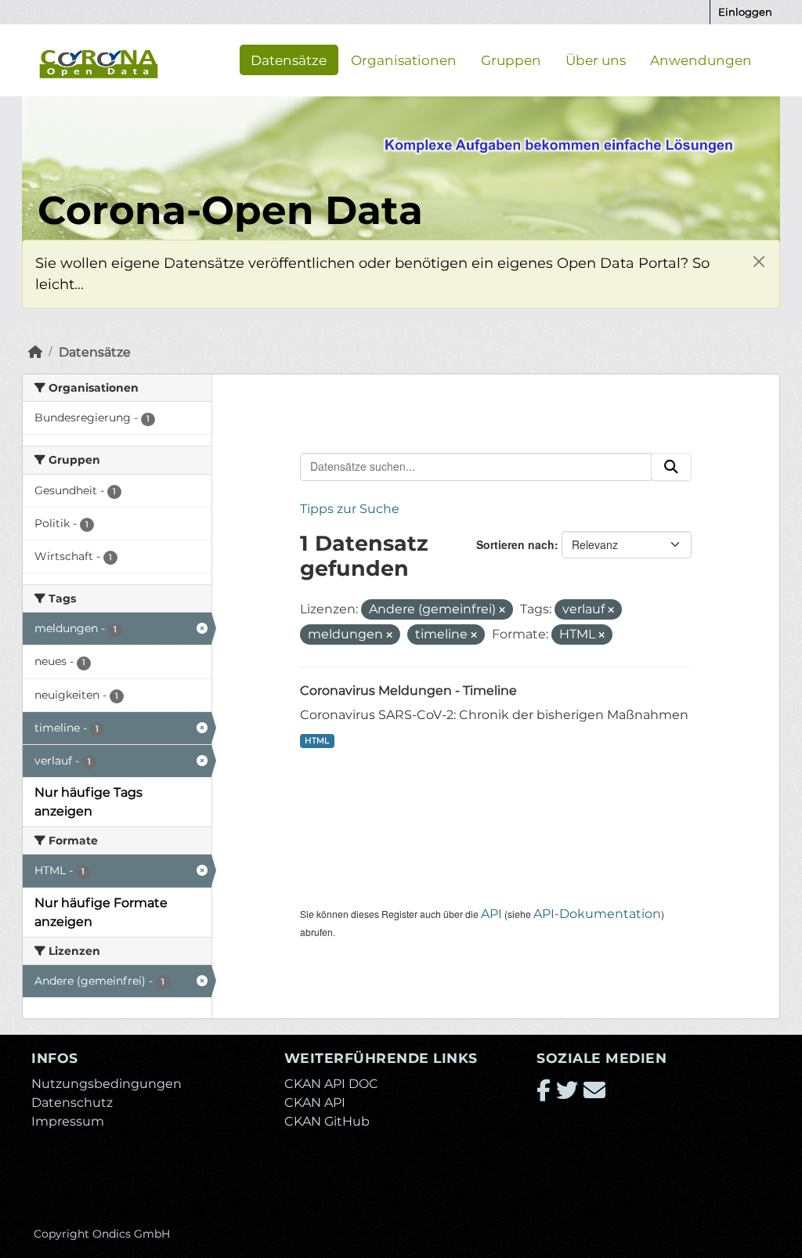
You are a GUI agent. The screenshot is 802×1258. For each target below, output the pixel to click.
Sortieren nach (515, 544)
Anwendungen (701, 59)
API (491, 913)
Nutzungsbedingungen (106, 1083)
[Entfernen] (502, 610)
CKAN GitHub (327, 1121)
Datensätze (289, 59)
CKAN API (314, 1102)
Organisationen (404, 59)
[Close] (758, 261)
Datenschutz (72, 1102)
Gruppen (511, 59)
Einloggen (745, 11)
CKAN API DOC (331, 1083)
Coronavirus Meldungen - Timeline (408, 690)
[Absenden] (671, 467)
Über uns (595, 59)
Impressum (67, 1121)
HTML (317, 741)
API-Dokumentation (597, 913)
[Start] (35, 352)
